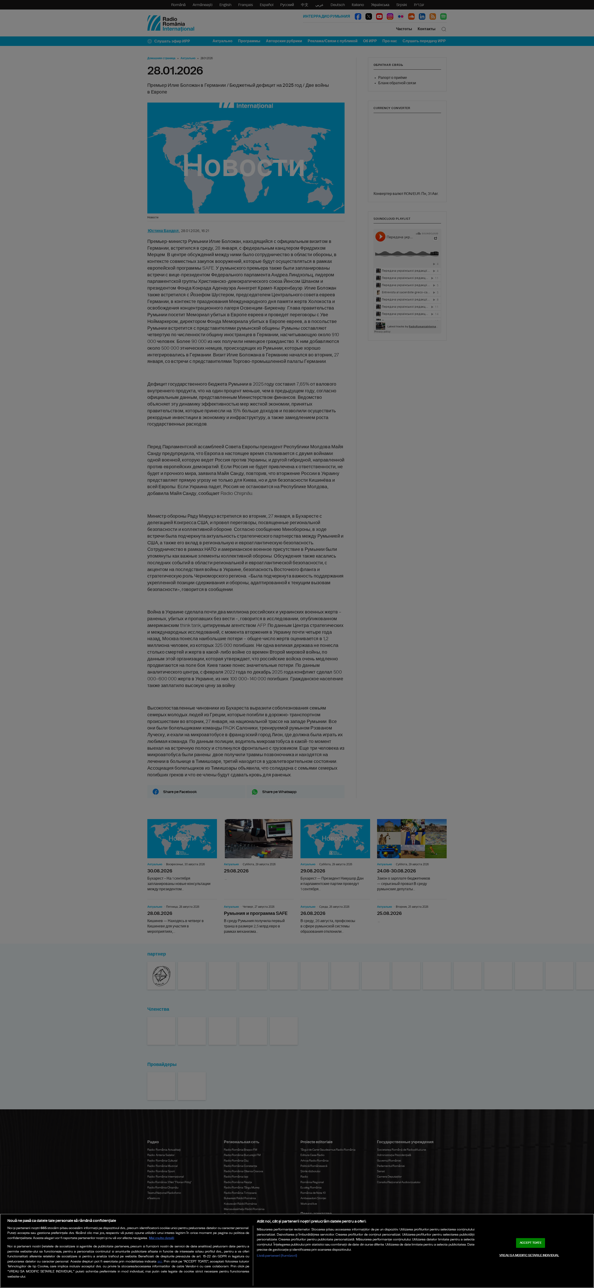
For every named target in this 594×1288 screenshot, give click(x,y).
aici (160, 1261)
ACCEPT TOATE (531, 1242)
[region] (297, 1251)
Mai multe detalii (161, 1238)
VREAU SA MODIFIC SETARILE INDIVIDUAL (529, 1255)
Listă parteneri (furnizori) (277, 1255)
